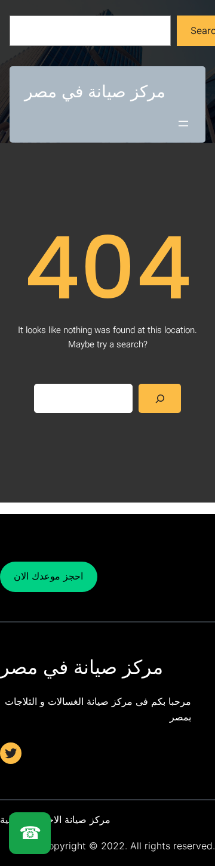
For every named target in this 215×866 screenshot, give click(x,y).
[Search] (160, 398)
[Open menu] (183, 123)
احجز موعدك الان (48, 576)
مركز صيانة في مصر (94, 91)
